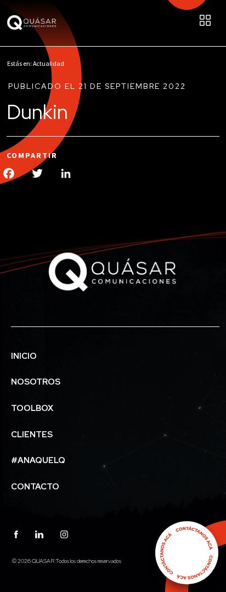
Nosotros (35, 381)
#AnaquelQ (38, 460)
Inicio (24, 356)
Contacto (35, 486)
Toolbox (32, 408)
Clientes (32, 434)
